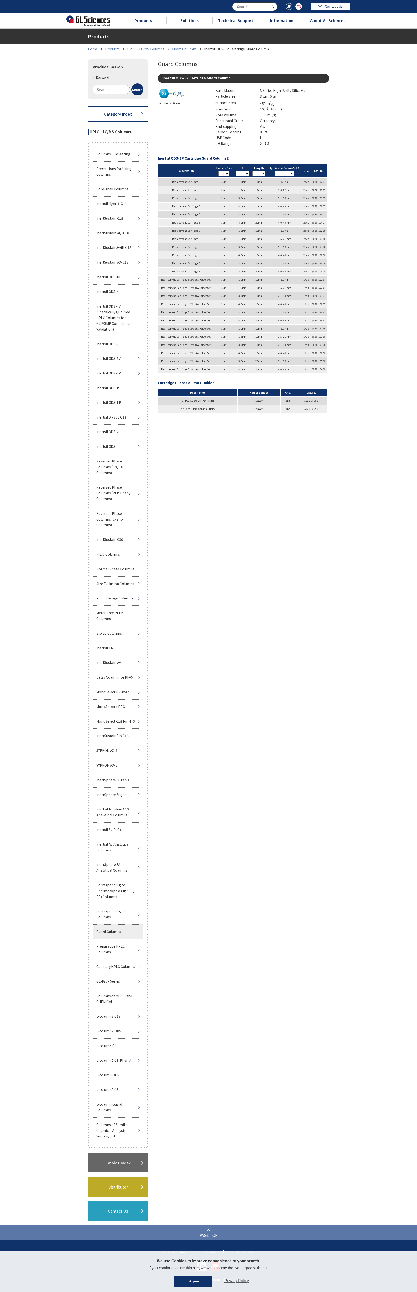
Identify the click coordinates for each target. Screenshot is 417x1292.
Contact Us (334, 6)
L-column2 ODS (108, 1030)
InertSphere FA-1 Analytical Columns (111, 867)
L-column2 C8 (107, 1089)
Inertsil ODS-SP (108, 373)
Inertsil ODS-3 (107, 343)
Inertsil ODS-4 (107, 291)
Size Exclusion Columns (115, 583)
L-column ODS (107, 1075)
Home (93, 49)
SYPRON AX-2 (107, 765)
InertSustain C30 (109, 539)
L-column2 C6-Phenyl (113, 1060)
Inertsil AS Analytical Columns (112, 847)
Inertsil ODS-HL (108, 276)
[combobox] (254, 6)
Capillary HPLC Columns (115, 966)
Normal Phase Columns (115, 568)
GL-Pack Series (108, 981)
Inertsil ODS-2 (107, 431)
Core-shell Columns (112, 188)
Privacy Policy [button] (236, 1281)
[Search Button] (273, 6)
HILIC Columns (108, 554)
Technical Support (235, 20)
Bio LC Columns (109, 633)
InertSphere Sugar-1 (112, 779)
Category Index (118, 114)
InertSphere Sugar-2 (112, 794)
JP (289, 6)
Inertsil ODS (105, 446)
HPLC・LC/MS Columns (145, 49)
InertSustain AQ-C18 (112, 233)
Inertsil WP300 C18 (111, 417)
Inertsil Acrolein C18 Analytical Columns (112, 812)
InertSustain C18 (109, 218)
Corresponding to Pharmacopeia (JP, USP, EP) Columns (115, 891)
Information (281, 20)
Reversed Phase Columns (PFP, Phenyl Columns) (113, 493)
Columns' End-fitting (113, 153)
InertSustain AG (109, 662)
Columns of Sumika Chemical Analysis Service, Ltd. (112, 1130)
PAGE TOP (209, 1235)
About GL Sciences (327, 20)
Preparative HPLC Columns (110, 949)
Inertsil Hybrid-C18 (111, 203)
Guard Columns (184, 49)
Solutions (189, 20)
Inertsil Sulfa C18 (109, 829)
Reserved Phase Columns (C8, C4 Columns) (109, 467)
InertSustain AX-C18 (112, 262)
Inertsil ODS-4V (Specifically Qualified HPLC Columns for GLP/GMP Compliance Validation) (113, 318)
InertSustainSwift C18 (113, 247)
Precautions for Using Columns (114, 171)
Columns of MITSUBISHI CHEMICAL (115, 998)
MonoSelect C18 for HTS (115, 721)
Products (143, 20)
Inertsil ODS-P (107, 387)
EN (299, 6)
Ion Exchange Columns (114, 598)
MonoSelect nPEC (110, 706)
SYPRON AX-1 (107, 750)
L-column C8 (106, 1045)
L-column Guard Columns (109, 1107)
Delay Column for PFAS (114, 677)
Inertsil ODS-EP (108, 402)
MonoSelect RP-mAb (113, 691)
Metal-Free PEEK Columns (109, 615)
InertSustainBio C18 (112, 735)
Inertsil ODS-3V (108, 358)
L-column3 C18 (108, 1016)
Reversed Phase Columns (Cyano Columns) (109, 519)
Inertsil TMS (106, 648)
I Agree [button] (193, 1281)
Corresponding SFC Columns (112, 914)
